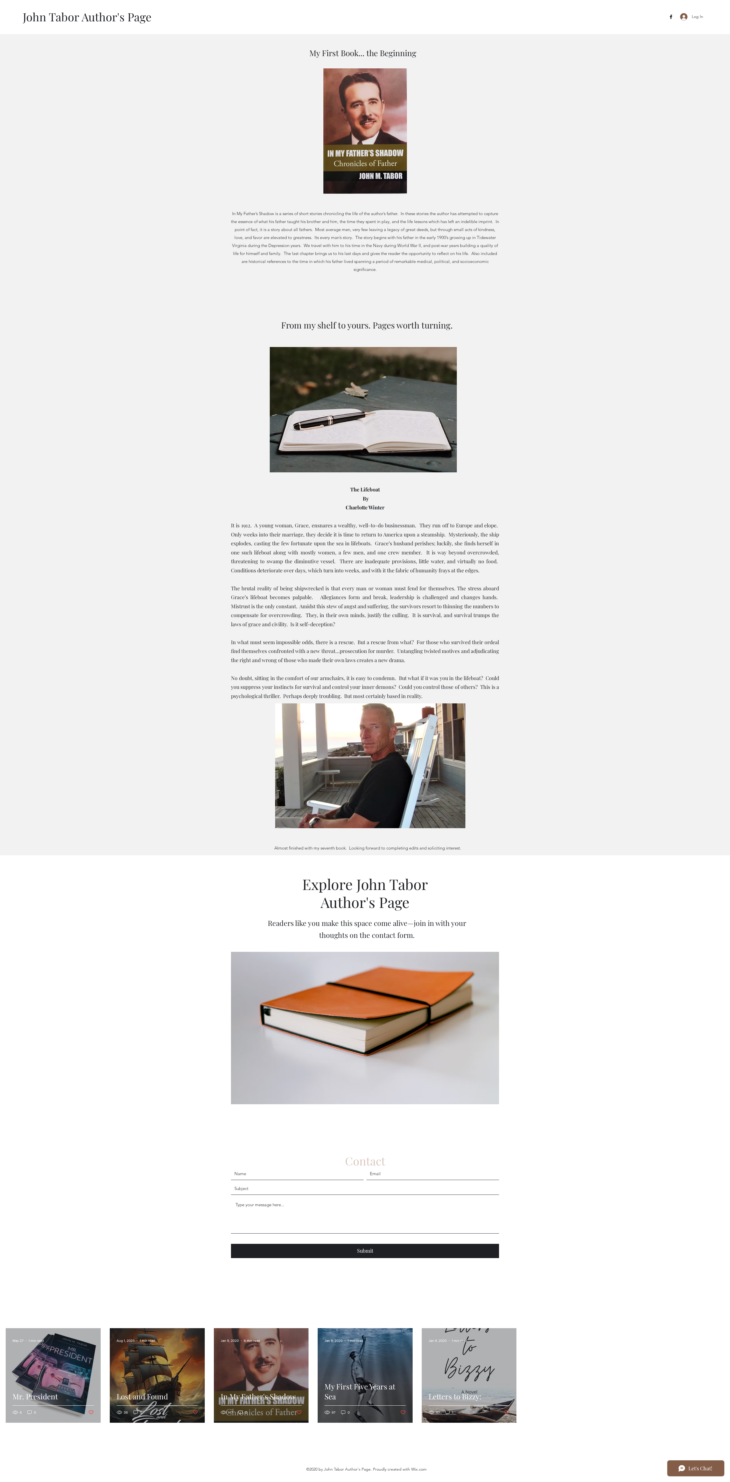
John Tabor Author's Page (87, 16)
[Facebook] (671, 17)
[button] (365, 1028)
